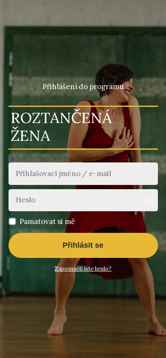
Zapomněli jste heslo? (83, 268)
